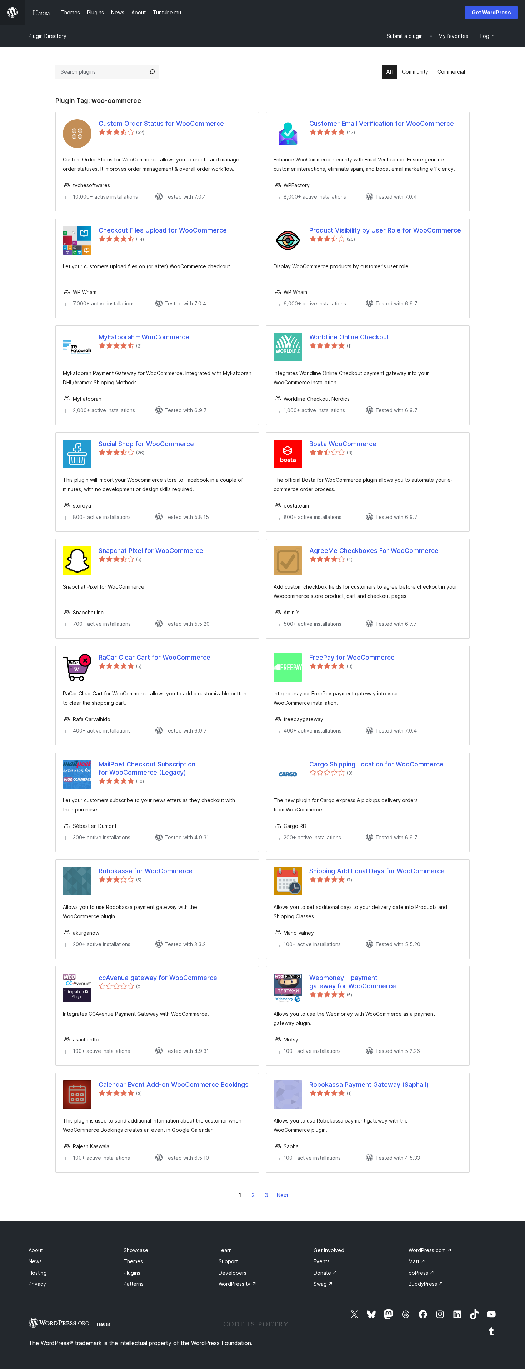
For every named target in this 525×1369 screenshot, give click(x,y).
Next (282, 1195)
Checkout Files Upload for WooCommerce (163, 230)
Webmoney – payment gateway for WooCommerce (352, 982)
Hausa (104, 1324)
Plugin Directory (47, 36)
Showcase (136, 1250)
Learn (225, 1250)
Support (228, 1261)
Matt (417, 1261)
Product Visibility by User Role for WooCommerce (385, 230)
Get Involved (329, 1250)
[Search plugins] (152, 72)
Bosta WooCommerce (342, 444)
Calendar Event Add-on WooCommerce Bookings (174, 1084)
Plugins (132, 1273)
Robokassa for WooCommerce (145, 871)
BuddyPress (426, 1284)
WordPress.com (430, 1250)
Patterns (134, 1284)
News (35, 1261)
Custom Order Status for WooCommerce (161, 123)
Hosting (38, 1273)
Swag (323, 1284)
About (36, 1250)
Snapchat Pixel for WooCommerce (151, 550)
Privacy (37, 1284)
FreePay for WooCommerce (352, 657)
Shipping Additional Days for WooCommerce (377, 871)
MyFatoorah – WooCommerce (144, 337)
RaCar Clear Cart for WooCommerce (154, 657)
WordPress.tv (237, 1284)
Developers (232, 1273)
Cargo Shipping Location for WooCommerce (376, 764)
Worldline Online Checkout (349, 337)
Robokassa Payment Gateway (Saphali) (369, 1084)
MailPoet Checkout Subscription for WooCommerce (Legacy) (147, 768)
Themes (133, 1261)
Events (322, 1261)
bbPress (421, 1273)
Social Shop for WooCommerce (146, 444)
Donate (325, 1273)
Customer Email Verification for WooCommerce (381, 123)
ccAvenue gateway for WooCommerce (158, 977)
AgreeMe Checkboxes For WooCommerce (374, 550)
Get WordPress (491, 12)
